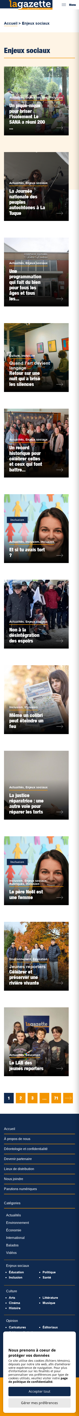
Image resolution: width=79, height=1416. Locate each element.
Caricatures (17, 1327)
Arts (12, 1297)
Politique (49, 1272)
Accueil (10, 23)
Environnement (20, 959)
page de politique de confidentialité (38, 1380)
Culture (14, 355)
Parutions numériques (20, 1189)
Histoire (14, 1308)
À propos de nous (17, 1139)
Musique (49, 1303)
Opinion (12, 1321)
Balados (12, 1245)
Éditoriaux (50, 1327)
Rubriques (16, 884)
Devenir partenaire (18, 1159)
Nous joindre (13, 1179)
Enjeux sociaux (36, 97)
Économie (13, 1230)
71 (56, 1098)
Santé (47, 1277)
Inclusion (56, 97)
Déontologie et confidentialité (26, 1149)
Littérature (50, 1297)
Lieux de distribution (19, 1169)
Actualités (16, 97)
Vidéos (11, 1253)
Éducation (40, 959)
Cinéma (14, 1303)
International (15, 1238)
